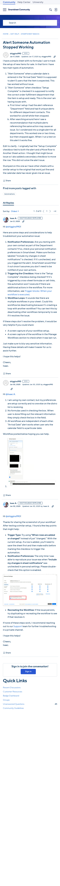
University (38, 2)
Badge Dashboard (11, 695)
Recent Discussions (12, 687)
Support (17, 626)
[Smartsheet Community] (19, 9)
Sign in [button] (28, 671)
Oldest (14, 211)
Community (9, 2)
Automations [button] (9, 194)
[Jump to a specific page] (54, 211)
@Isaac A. (11, 394)
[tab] (8, 202)
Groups (6, 700)
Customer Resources (12, 691)
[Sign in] (55, 9)
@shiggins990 (13, 226)
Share (7, 180)
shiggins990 (15, 53)
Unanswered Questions (30, 704)
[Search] (50, 9)
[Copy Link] (54, 56)
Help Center (23, 2)
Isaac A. (13, 218)
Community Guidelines (13, 708)
